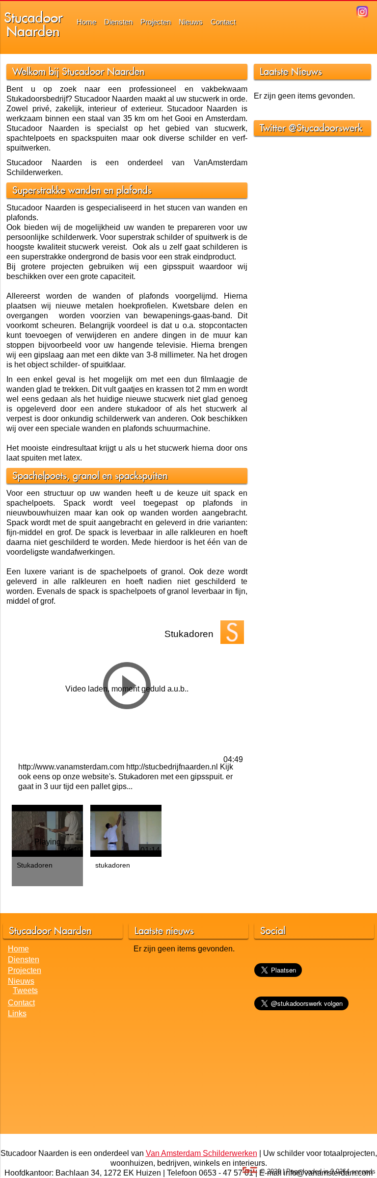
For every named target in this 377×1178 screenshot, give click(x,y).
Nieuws (191, 22)
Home (86, 22)
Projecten (155, 22)
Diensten (118, 22)
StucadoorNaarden (33, 24)
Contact (223, 22)
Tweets (25, 990)
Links (17, 1013)
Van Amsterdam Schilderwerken (201, 1153)
